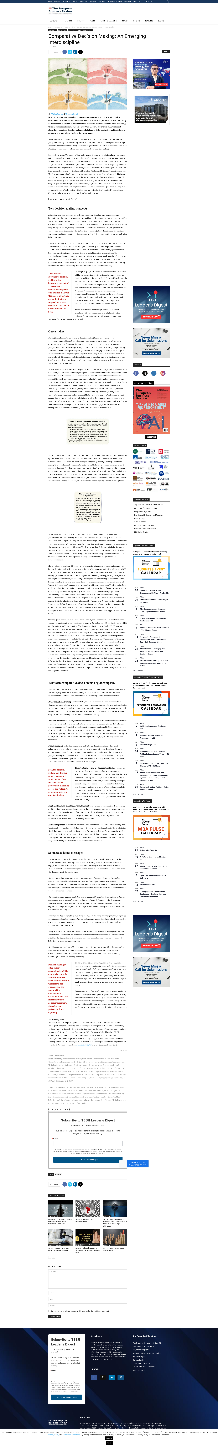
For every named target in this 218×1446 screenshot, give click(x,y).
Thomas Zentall (71, 114)
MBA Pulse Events (141, 532)
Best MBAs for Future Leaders (145, 508)
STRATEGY (81, 21)
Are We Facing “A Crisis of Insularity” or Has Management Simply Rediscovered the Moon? (60, 1221)
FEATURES (149, 21)
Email (55, 1138)
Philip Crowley (57, 114)
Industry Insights (140, 518)
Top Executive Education (114, 1)
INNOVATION (58, 27)
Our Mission (84, 1)
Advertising (127, 1)
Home (50, 1)
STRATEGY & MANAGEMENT (84, 30)
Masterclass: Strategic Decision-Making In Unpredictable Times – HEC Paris (154, 754)
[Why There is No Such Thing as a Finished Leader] (115, 1237)
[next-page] (53, 1257)
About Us (57, 1)
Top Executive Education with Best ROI (148, 505)
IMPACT (125, 21)
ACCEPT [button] (109, 1438)
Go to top (123, 1050)
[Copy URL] (80, 52)
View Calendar (138, 670)
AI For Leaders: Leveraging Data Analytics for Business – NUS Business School (152, 651)
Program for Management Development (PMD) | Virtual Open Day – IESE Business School (153, 639)
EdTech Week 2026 (147, 885)
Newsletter (101, 1)
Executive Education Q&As (144, 525)
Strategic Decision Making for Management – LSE (151, 736)
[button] (168, 1)
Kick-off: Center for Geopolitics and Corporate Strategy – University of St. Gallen (154, 663)
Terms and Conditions (71, 1435)
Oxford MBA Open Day (149, 850)
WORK (92, 21)
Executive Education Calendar (145, 529)
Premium (58, 1174)
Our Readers (66, 1)
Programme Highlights (142, 511)
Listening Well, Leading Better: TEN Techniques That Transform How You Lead (88, 1250)
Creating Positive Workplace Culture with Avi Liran (86, 1244)
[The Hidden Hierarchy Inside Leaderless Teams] (88, 1208)
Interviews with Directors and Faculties (148, 515)
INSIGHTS (136, 21)
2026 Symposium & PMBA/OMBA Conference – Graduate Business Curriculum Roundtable (153, 894)
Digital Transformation (55, 1245)
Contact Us (147, 1)
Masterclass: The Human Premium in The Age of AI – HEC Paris (154, 764)
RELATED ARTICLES (57, 1196)
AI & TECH (68, 21)
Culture (78, 1216)
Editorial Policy (137, 1)
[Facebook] (64, 52)
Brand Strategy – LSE (148, 745)
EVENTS (161, 21)
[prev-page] (49, 1257)
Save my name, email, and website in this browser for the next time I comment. (80, 1311)
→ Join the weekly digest (88, 1159)
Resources (75, 1)
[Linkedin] (75, 52)
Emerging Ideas (70, 27)
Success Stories (140, 522)
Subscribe (93, 1)
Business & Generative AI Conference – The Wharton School (154, 628)
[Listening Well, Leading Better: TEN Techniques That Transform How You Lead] (88, 1237)
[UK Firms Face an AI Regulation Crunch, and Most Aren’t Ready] (60, 1237)
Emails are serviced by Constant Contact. (94, 1153)
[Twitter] (70, 52)
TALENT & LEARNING (108, 21)
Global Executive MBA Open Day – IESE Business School (153, 867)
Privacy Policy (53, 1435)
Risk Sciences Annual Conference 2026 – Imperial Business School (153, 610)
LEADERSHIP (54, 21)
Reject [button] (109, 1443)
